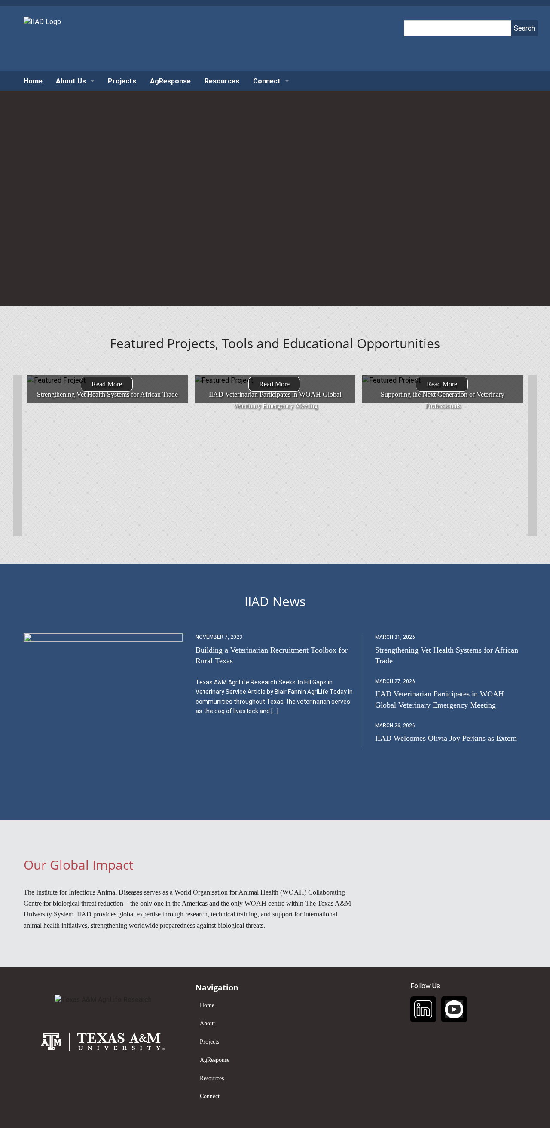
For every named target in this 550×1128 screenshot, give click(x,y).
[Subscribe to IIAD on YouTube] (454, 1009)
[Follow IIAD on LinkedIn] (423, 1009)
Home (33, 81)
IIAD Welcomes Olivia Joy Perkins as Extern (446, 738)
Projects (122, 81)
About (207, 1023)
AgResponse (170, 81)
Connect (267, 81)
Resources (222, 81)
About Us (71, 81)
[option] (107, 380)
